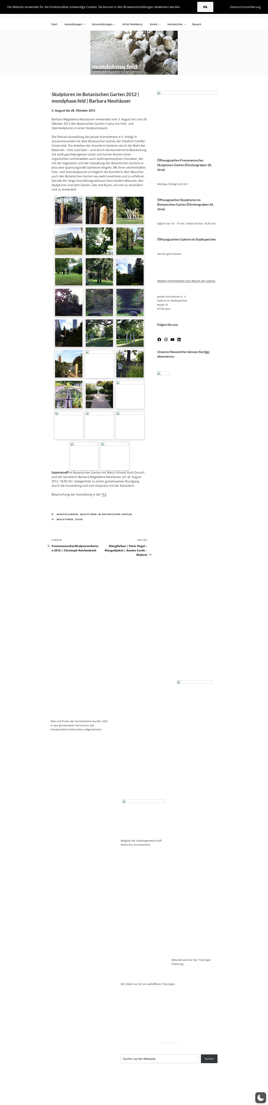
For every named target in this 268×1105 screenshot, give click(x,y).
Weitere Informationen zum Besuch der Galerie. (186, 281)
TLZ (104, 494)
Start (54, 24)
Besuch (196, 24)
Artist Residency (132, 24)
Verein (154, 24)
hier (207, 352)
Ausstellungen (73, 24)
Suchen (209, 1058)
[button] (260, 1097)
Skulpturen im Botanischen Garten (106, 514)
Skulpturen (65, 519)
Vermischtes (175, 24)
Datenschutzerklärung (245, 7)
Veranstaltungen (102, 24)
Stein (79, 519)
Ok (205, 7)
